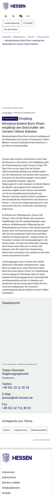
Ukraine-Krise (21, 430)
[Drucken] (23, 152)
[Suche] (13, 16)
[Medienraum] (20, 16)
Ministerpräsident (39, 430)
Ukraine (6, 430)
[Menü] (5, 16)
